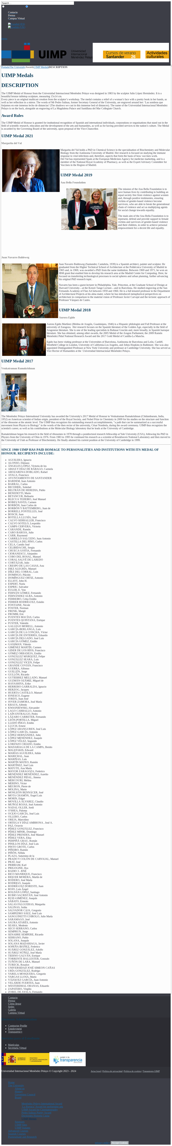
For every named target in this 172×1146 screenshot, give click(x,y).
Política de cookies (132, 1071)
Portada (5, 67)
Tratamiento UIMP (151, 1071)
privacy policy (102, 1142)
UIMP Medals (41, 67)
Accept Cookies (119, 1143)
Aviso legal (96, 1071)
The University (17, 67)
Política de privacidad (112, 1071)
